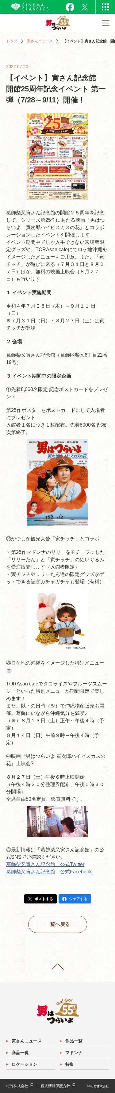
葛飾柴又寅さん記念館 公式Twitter (45, 864)
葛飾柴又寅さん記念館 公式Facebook (49, 871)
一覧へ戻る (57, 924)
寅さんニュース (40, 41)
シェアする (78, 899)
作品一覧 (73, 1040)
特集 (69, 1064)
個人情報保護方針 (55, 1086)
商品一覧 (20, 1052)
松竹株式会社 (17, 1086)
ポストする (44, 899)
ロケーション (24, 1064)
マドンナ (73, 1052)
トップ (11, 41)
